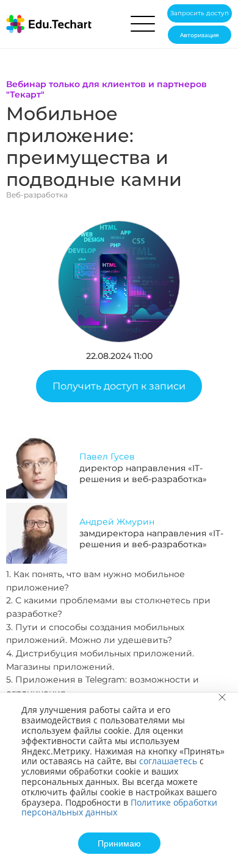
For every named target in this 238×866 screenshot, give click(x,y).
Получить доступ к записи (119, 386)
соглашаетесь (168, 761)
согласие (61, 222)
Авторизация (199, 34)
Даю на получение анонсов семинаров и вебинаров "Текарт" (98, 227)
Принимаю (119, 843)
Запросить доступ (199, 13)
